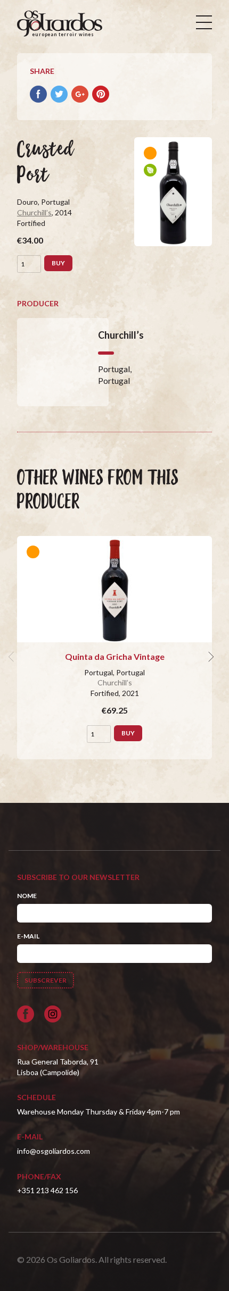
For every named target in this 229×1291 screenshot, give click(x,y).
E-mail (28, 936)
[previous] (12, 656)
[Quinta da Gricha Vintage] (114, 589)
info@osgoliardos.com (53, 1150)
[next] (209, 656)
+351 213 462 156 (47, 1190)
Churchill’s (34, 212)
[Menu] (204, 22)
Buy (58, 263)
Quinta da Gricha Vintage (115, 656)
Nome (27, 896)
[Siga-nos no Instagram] (52, 1013)
